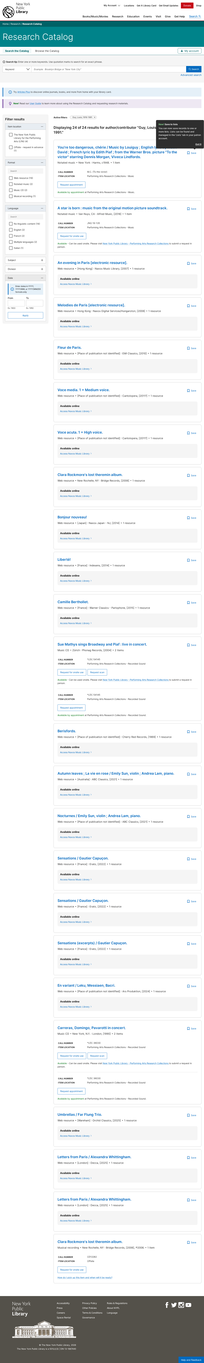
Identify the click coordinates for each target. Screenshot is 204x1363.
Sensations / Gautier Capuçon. (83, 858)
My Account (110, 5)
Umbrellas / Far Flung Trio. (80, 1114)
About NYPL (113, 1308)
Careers (61, 1312)
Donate (187, 5)
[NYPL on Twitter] (174, 1305)
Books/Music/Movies (95, 16)
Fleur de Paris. (70, 347)
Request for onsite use (72, 236)
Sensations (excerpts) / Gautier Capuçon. (92, 943)
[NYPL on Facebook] (167, 1305)
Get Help (179, 16)
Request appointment (71, 184)
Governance (88, 1317)
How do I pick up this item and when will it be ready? (85, 1277)
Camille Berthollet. (73, 602)
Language (112, 1312)
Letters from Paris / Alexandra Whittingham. (94, 1157)
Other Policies (89, 1308)
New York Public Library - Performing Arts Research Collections (136, 243)
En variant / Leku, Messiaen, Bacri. (86, 985)
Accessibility (63, 1303)
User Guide (35, 103)
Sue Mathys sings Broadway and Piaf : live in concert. (102, 644)
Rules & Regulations (117, 1303)
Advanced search (191, 75)
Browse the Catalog (47, 50)
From (10, 298)
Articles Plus (23, 92)
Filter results (15, 119)
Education (133, 16)
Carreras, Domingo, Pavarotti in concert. (92, 1028)
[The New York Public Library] (16, 10)
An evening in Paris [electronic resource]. (92, 263)
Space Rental (64, 1317)
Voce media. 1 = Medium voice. (84, 390)
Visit (158, 16)
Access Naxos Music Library (75, 284)
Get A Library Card (146, 5)
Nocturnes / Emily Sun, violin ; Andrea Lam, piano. (99, 816)
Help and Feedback (191, 1360)
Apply (25, 315)
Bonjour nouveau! (72, 517)
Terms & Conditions (92, 1312)
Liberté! (64, 559)
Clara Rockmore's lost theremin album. (90, 475)
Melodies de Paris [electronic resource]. (91, 305)
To (27, 298)
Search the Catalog (17, 50)
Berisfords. (67, 731)
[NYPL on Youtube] (188, 1305)
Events (147, 16)
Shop (198, 5)
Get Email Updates (168, 5)
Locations (129, 5)
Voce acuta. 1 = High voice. (80, 432)
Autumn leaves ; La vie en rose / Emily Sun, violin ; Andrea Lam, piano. (116, 773)
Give (168, 16)
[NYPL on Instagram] (181, 1305)
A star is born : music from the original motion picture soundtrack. (113, 208)
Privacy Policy (89, 1303)
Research (117, 16)
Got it (198, 144)
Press (59, 1308)
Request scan (97, 672)
